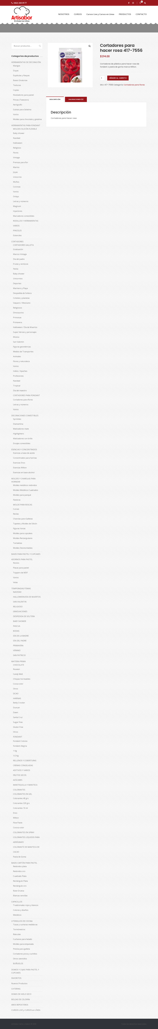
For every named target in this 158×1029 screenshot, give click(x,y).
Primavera (17, 322)
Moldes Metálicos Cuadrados (25, 490)
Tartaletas (17, 543)
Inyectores (17, 211)
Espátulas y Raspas (21, 75)
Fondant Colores (20, 741)
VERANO (16, 650)
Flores (15, 152)
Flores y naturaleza (21, 361)
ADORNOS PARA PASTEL (22, 559)
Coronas (16, 186)
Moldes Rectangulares (22, 538)
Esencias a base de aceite (24, 453)
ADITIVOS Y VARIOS (21, 770)
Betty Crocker (19, 702)
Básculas (17, 934)
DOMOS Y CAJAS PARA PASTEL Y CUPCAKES (25, 971)
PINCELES (17, 230)
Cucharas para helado (22, 939)
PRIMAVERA (18, 645)
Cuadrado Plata (19, 876)
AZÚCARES (17, 780)
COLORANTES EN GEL (22, 794)
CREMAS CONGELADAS (23, 765)
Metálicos (17, 915)
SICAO (15, 693)
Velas (15, 582)
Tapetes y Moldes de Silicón (25, 523)
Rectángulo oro (19, 886)
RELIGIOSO (18, 606)
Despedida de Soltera (22, 293)
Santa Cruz (18, 717)
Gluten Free (18, 727)
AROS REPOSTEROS (19, 1004)
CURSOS (78, 14)
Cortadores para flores (134, 84)
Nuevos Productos (19, 983)
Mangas (16, 65)
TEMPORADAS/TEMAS (21, 588)
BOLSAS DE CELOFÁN (20, 999)
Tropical (16, 385)
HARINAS (17, 698)
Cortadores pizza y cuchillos (25, 953)
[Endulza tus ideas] (21, 14)
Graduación (18, 249)
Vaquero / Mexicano (21, 303)
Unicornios (18, 278)
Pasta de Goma (19, 856)
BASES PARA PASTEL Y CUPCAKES (25, 554)
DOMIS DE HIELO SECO (21, 994)
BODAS (16, 631)
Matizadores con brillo (23, 438)
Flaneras (16, 500)
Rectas (16, 514)
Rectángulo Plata (20, 881)
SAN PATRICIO (19, 655)
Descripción (55, 99)
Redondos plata (20, 866)
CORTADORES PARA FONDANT (26, 395)
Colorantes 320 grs (21, 803)
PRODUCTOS (125, 14)
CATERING (15, 989)
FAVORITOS (16, 978)
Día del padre (19, 259)
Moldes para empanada (23, 944)
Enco (15, 813)
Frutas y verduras (20, 264)
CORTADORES (17, 241)
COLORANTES (19, 789)
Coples (16, 90)
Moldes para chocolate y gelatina (27, 119)
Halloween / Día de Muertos (25, 327)
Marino (16, 167)
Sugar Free (18, 722)
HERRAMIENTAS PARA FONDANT (25, 125)
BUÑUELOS (18, 963)
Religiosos (17, 307)
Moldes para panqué (22, 495)
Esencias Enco (19, 462)
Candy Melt (18, 674)
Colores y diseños (20, 910)
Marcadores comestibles (23, 216)
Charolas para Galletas (23, 518)
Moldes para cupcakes (22, 533)
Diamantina (18, 424)
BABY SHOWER (19, 621)
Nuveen (16, 669)
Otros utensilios (20, 958)
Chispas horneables (21, 679)
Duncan (16, 707)
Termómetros (19, 929)
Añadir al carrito (118, 78)
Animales (17, 356)
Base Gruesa (18, 890)
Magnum (17, 206)
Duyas (16, 70)
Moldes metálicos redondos (25, 485)
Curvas (16, 509)
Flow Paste (17, 822)
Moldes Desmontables (23, 548)
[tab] (55, 99)
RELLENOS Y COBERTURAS (24, 760)
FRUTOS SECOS (19, 775)
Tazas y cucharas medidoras (25, 924)
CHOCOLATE (18, 665)
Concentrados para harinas (25, 458)
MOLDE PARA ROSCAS (22, 504)
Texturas (17, 85)
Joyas (15, 172)
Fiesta (15, 269)
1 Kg (15, 751)
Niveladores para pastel (23, 95)
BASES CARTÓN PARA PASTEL (24, 863)
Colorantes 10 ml (20, 808)
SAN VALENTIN (19, 601)
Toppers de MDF (20, 572)
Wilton (16, 818)
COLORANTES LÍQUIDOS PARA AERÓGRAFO (26, 839)
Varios (16, 114)
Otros (15, 688)
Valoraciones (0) (75, 99)
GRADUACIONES (20, 611)
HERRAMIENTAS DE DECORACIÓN (26, 62)
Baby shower (18, 133)
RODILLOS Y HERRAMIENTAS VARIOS (25, 223)
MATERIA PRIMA (18, 661)
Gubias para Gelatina (22, 109)
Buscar (39, 46)
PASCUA (16, 626)
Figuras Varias (19, 528)
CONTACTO (141, 14)
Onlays (16, 196)
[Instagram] (133, 3)
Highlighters (18, 433)
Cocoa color (18, 684)
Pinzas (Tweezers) (21, 100)
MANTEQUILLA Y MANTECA (25, 785)
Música (16, 337)
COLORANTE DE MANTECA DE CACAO (26, 849)
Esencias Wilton (20, 467)
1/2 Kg (16, 755)
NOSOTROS (63, 14)
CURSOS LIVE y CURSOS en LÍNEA (25, 1010)
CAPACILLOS (16, 901)
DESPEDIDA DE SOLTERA (24, 616)
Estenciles (17, 235)
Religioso (17, 148)
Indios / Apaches (20, 371)
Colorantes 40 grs (21, 798)
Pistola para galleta (21, 949)
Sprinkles (17, 419)
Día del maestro (20, 390)
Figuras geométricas (22, 346)
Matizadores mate (21, 429)
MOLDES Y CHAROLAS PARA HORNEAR (23, 480)
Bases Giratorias (20, 80)
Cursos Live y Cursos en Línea (100, 14)
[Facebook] (129, 3)
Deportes (17, 283)
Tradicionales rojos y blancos (25, 905)
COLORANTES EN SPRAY (23, 832)
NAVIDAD (17, 592)
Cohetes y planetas (21, 298)
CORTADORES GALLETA (23, 245)
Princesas (17, 317)
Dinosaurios (18, 312)
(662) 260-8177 (20, 3)
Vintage (16, 157)
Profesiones (18, 376)
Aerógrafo (17, 104)
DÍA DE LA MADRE (21, 636)
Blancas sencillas (20, 895)
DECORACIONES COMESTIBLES (24, 415)
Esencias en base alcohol (23, 472)
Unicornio (17, 177)
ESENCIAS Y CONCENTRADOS (24, 449)
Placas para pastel (21, 567)
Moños (16, 182)
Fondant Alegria (20, 746)
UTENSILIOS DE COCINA (22, 921)
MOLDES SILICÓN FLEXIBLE (25, 129)
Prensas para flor (20, 162)
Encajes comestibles (21, 443)
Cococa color (18, 827)
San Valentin (18, 342)
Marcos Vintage (20, 254)
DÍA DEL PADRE (19, 640)
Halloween (17, 143)
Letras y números (20, 201)
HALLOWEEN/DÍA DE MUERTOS (27, 597)
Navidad (16, 138)
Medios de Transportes (23, 351)
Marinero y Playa (20, 288)
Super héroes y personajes (24, 332)
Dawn (15, 712)
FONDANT (17, 736)
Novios (16, 563)
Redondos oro (19, 871)
